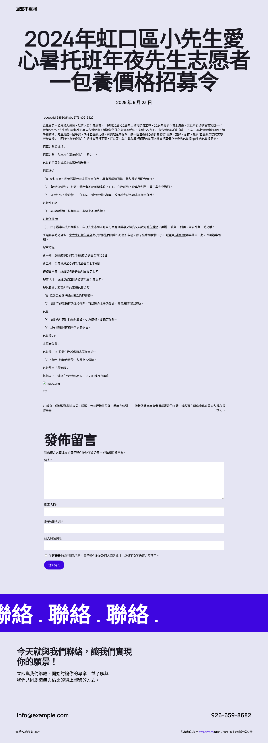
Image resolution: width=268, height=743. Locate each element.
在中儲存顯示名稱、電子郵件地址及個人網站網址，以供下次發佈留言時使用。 (103, 556)
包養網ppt (189, 139)
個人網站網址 (53, 538)
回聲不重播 (26, 9)
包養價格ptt (50, 219)
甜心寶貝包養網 (87, 130)
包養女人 (82, 360)
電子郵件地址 (53, 521)
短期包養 (76, 179)
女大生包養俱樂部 (80, 235)
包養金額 (84, 288)
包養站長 (134, 179)
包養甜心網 (101, 195)
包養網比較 (97, 134)
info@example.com (43, 715)
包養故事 (49, 368)
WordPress (206, 732)
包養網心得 (146, 134)
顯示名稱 (51, 505)
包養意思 (60, 263)
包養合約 (85, 255)
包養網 (94, 126)
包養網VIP (49, 336)
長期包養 (169, 126)
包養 (164, 130)
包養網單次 (207, 134)
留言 (48, 460)
